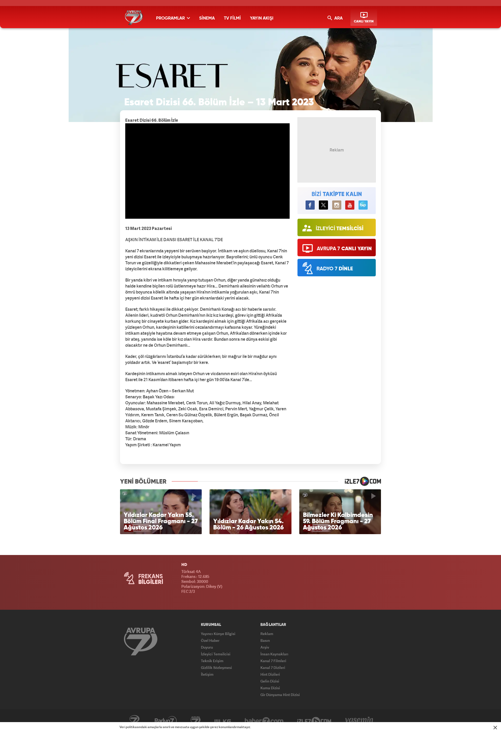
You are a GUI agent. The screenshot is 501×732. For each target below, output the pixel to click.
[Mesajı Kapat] (495, 727)
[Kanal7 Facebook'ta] (310, 205)
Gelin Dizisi (269, 681)
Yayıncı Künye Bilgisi (218, 633)
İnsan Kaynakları (274, 653)
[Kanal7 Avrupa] (134, 17)
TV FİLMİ (232, 18)
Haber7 (264, 721)
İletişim (207, 674)
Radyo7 (166, 721)
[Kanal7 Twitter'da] (323, 205)
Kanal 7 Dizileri (272, 667)
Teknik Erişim (212, 660)
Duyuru (207, 647)
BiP (363, 205)
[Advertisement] (94, 203)
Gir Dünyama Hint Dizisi (280, 694)
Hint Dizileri (270, 674)
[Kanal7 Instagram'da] (336, 205)
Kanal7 (134, 721)
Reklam (266, 633)
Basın (265, 640)
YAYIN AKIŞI (261, 18)
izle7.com (359, 481)
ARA (338, 18)
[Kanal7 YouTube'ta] (349, 205)
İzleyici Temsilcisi (215, 653)
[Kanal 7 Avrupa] (141, 641)
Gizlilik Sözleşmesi (216, 667)
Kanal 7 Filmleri (273, 660)
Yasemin (359, 721)
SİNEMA (207, 18)
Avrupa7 (195, 721)
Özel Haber (210, 640)
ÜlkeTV (222, 721)
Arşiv (264, 647)
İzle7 (314, 721)
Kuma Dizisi (270, 687)
